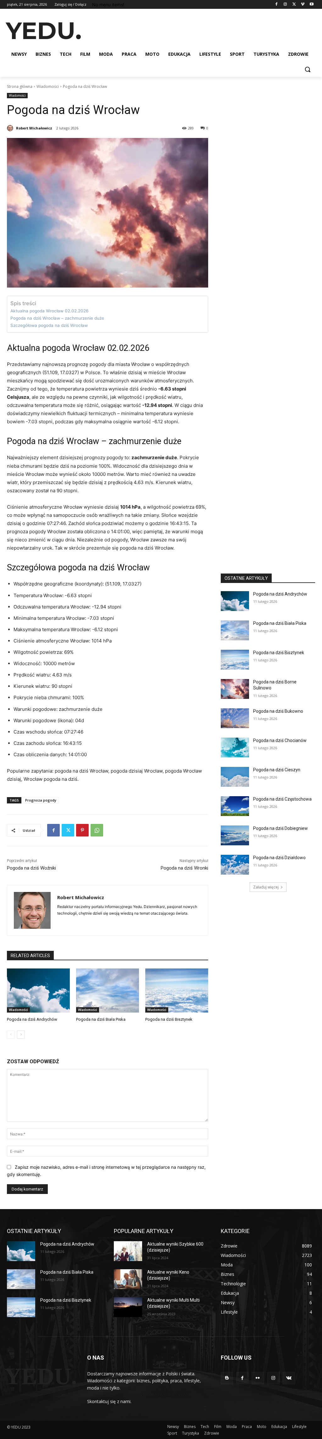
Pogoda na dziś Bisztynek (168, 1019)
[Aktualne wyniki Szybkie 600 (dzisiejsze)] (128, 1251)
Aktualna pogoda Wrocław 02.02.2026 (49, 310)
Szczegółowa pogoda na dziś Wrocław (49, 325)
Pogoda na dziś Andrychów (32, 1019)
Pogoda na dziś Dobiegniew (280, 828)
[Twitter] (294, 4)
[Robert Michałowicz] (11, 128)
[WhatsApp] (97, 830)
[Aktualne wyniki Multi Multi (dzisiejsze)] (128, 1307)
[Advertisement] (154, 29)
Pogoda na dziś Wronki (184, 868)
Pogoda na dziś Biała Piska (100, 1019)
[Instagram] (285, 4)
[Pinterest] (82, 830)
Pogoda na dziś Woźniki (31, 868)
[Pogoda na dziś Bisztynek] (176, 990)
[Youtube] (311, 4)
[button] (307, 69)
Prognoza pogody (40, 800)
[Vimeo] (302, 4)
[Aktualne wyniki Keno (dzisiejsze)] (128, 1279)
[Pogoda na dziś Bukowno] (235, 718)
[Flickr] (258, 1378)
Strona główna (19, 86)
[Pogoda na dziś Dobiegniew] (235, 835)
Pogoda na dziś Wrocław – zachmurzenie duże (57, 318)
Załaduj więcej (266, 887)
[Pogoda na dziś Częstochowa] (235, 806)
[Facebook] (276, 4)
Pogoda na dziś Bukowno (278, 711)
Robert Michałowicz (34, 128)
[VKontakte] (289, 1378)
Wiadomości (47, 86)
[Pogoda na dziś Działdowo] (235, 865)
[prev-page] (11, 1035)
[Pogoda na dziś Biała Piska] (107, 990)
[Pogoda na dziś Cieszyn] (235, 777)
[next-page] (21, 1035)
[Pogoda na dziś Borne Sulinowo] (235, 689)
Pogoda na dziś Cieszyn (276, 769)
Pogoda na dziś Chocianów (280, 740)
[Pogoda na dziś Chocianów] (235, 747)
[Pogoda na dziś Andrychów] (38, 990)
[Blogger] (227, 1378)
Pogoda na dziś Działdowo (279, 857)
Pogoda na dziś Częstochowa (282, 799)
